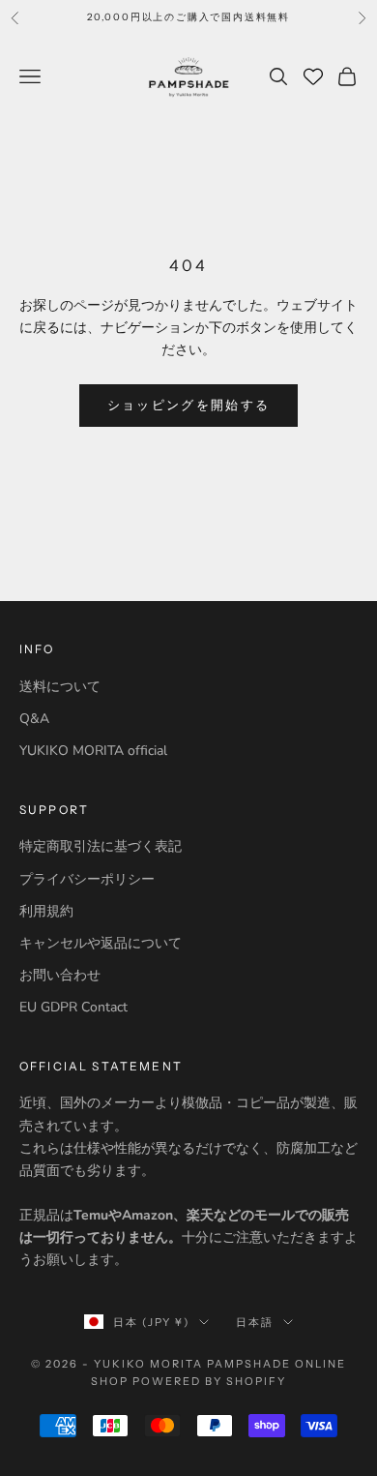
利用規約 (46, 911)
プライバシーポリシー (87, 879)
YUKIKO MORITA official (93, 750)
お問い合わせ (60, 975)
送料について (60, 687)
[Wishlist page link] (313, 76)
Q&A (34, 718)
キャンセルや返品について (100, 943)
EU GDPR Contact (73, 1007)
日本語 (255, 1322)
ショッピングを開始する (189, 405)
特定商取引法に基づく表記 (100, 846)
